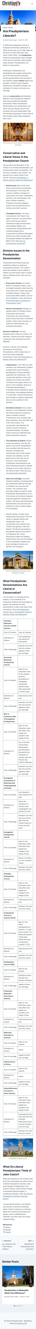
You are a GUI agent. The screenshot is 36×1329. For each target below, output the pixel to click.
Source (7, 1227)
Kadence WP (22, 1323)
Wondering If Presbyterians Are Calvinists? (27, 1245)
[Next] (30, 1285)
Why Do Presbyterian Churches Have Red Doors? (18, 1196)
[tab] (14, 1305)
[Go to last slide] (5, 1285)
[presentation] (18, 1276)
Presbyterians (8, 27)
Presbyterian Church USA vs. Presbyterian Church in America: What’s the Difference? (17, 612)
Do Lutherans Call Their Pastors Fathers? (8, 1245)
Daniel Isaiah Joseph (11, 40)
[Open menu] (32, 3)
